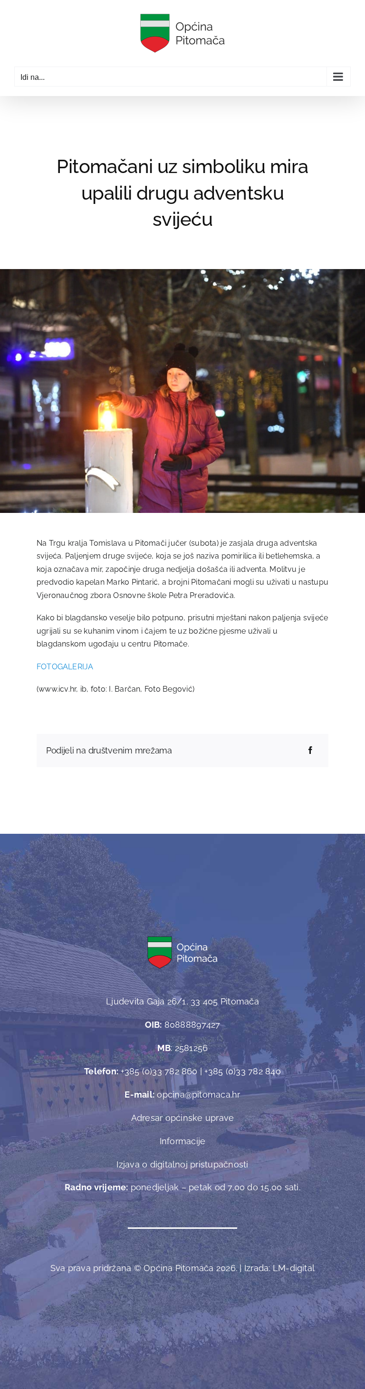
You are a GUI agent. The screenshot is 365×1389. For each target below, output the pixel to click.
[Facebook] (310, 750)
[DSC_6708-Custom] (182, 272)
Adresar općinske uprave (182, 1118)
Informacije (183, 1141)
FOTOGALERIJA (65, 666)
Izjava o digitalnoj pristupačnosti (182, 1164)
